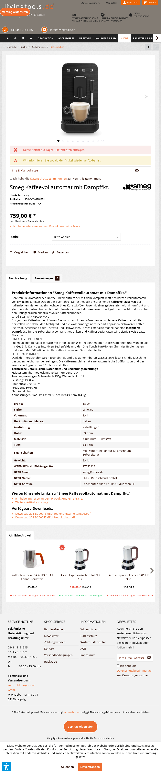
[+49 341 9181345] (6, 30)
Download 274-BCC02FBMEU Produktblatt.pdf (45, 517)
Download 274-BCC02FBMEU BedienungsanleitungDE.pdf (53, 513)
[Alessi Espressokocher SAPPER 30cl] (129, 557)
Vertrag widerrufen (15, 12)
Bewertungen (46, 278)
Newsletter (51, 636)
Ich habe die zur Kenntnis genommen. (57, 178)
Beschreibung (18, 278)
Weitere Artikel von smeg (31, 502)
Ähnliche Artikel (20, 535)
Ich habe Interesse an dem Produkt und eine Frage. (47, 226)
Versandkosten (72, 712)
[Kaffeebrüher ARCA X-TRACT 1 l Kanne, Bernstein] (32, 557)
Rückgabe (50, 661)
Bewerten (62, 252)
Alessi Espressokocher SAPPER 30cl (129, 577)
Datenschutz (88, 636)
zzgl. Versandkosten (33, 221)
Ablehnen (67, 767)
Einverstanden (90, 767)
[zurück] (7, 38)
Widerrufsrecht (90, 629)
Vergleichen (21, 252)
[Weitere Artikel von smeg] (137, 187)
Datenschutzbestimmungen (48, 178)
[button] (6, 766)
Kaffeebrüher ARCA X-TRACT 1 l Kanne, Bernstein (32, 577)
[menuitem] (7, 38)
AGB (83, 648)
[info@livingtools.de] (45, 29)
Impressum (87, 655)
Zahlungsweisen (55, 642)
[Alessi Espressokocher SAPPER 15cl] (80, 557)
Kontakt (49, 648)
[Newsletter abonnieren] (149, 658)
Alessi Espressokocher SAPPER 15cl (80, 577)
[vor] (31, 38)
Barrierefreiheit (54, 629)
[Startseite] (15, 38)
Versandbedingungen (58, 655)
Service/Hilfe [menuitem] (90, 3)
